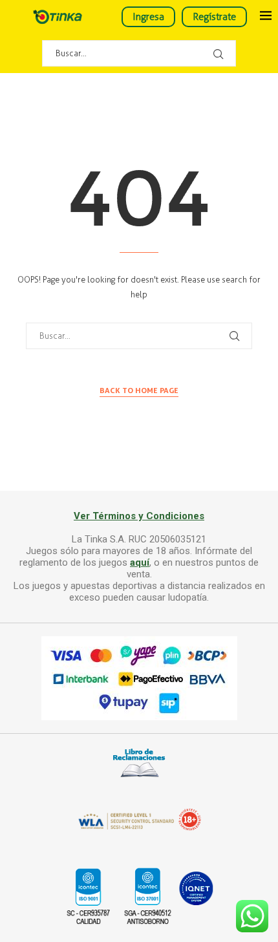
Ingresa (148, 17)
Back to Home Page (139, 390)
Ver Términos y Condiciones (139, 516)
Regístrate (214, 17)
